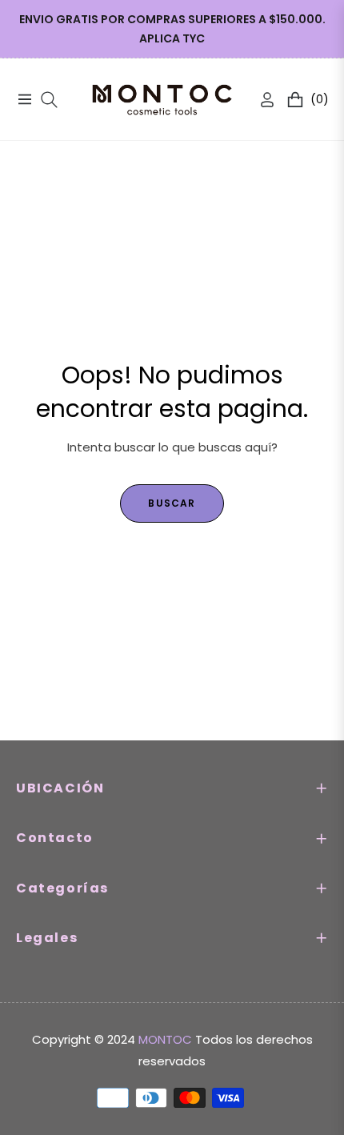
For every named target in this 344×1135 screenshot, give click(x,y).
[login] (260, 99)
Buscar (171, 503)
